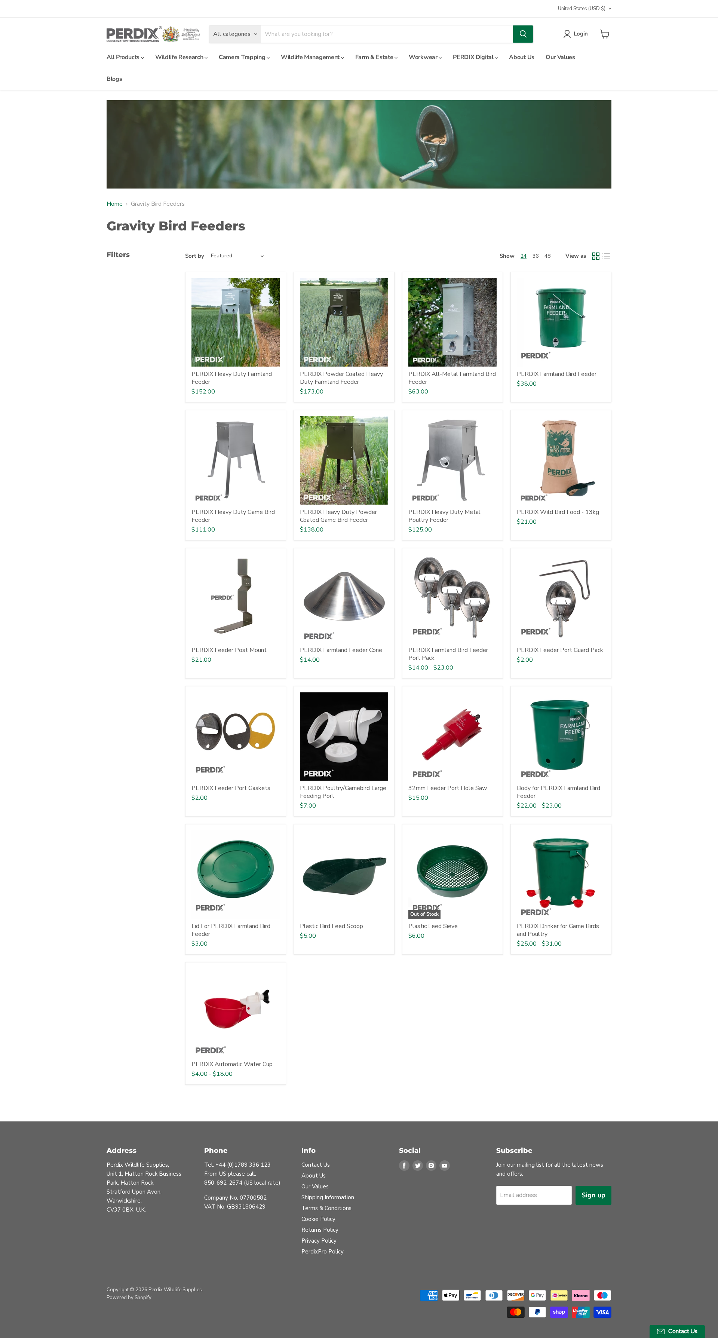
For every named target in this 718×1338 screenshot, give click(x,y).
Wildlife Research (180, 57)
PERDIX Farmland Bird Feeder (556, 374)
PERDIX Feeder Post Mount (229, 650)
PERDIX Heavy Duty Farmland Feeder (231, 378)
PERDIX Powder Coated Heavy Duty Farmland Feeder (341, 378)
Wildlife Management (311, 57)
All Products (124, 57)
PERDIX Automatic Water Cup (232, 1064)
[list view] (606, 256)
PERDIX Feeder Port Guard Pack (560, 650)
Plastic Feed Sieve (433, 926)
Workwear (424, 57)
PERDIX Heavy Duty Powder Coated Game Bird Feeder (338, 516)
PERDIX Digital (474, 57)
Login (581, 33)
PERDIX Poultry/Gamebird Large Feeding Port (343, 792)
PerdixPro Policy (322, 1251)
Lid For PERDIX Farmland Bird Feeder (230, 930)
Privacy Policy (319, 1240)
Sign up (593, 1195)
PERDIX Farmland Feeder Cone (341, 650)
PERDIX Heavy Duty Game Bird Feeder (233, 516)
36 (535, 256)
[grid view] (595, 256)
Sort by (194, 256)
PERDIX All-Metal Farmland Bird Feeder (452, 378)
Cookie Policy (318, 1219)
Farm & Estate (375, 57)
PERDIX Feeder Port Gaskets (230, 788)
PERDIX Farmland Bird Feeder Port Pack (448, 654)
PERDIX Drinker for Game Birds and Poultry (558, 930)
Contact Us (315, 1165)
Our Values (560, 57)
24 (524, 256)
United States (581, 8)
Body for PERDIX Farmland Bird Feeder (558, 792)
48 (547, 256)
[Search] (523, 34)
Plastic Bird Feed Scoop (331, 926)
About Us (521, 57)
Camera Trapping (243, 57)
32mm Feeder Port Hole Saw (447, 788)
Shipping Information (327, 1197)
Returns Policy (319, 1230)
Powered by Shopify (129, 1297)
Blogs (114, 79)
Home (115, 203)
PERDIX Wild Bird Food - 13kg (558, 512)
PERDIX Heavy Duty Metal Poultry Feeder (444, 516)
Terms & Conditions (326, 1208)
